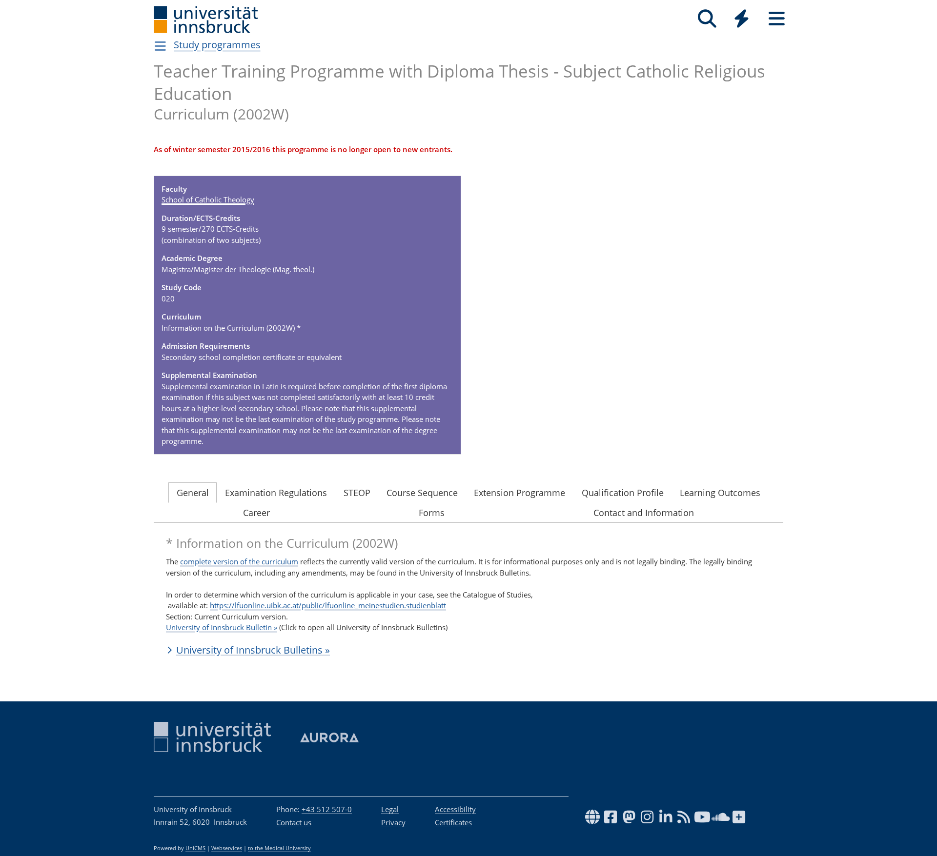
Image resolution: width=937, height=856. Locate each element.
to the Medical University (279, 848)
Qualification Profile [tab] (623, 492)
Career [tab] (256, 512)
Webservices (226, 848)
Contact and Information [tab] (643, 512)
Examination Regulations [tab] (276, 492)
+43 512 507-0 (327, 809)
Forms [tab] (432, 512)
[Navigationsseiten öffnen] (160, 46)
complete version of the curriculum (239, 561)
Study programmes (217, 44)
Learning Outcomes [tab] (720, 492)
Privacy (393, 822)
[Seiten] (776, 18)
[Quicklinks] (741, 18)
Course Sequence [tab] (422, 492)
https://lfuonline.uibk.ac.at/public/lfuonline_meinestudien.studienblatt (328, 605)
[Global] (742, 20)
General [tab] (193, 492)
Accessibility (455, 809)
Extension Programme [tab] (519, 492)
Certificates (453, 822)
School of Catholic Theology (208, 199)
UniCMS (195, 848)
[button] (468, 650)
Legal (390, 809)
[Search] (707, 18)
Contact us (293, 822)
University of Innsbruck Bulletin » (221, 627)
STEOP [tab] (357, 492)
